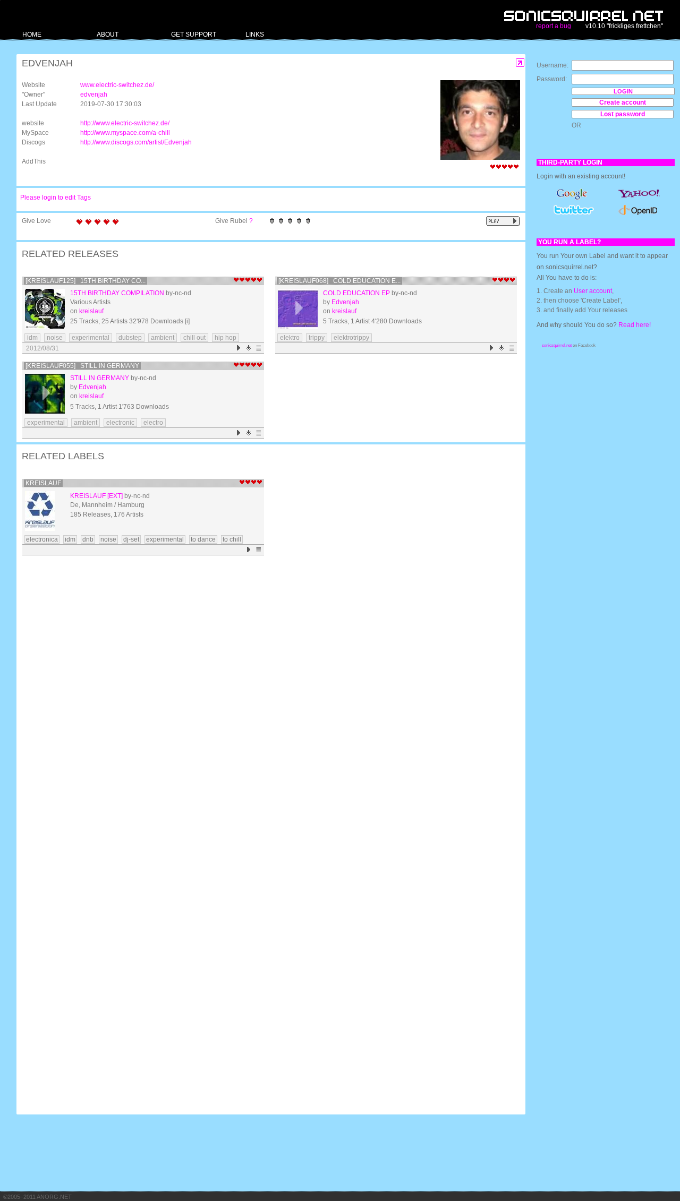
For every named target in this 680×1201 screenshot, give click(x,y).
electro (153, 422)
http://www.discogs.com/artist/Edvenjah (136, 142)
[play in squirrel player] (45, 309)
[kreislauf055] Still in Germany (82, 366)
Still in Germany (99, 378)
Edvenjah (345, 302)
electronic (120, 422)
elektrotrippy (351, 337)
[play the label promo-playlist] (249, 550)
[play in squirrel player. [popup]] (503, 221)
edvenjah (93, 94)
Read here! (634, 325)
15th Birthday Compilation (117, 293)
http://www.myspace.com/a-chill (125, 132)
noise (55, 337)
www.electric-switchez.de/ (117, 85)
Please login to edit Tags (55, 197)
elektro (290, 337)
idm (32, 337)
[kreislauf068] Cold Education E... (339, 281)
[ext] (115, 496)
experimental (90, 337)
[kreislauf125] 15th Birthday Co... (86, 281)
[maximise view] (520, 63)
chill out (194, 337)
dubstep (130, 337)
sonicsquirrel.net (557, 345)
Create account (622, 102)
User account (593, 291)
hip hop (225, 337)
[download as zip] (249, 348)
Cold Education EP (356, 293)
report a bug (553, 26)
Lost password (622, 114)
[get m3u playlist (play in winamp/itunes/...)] (259, 348)
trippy (317, 337)
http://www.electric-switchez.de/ (124, 123)
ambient (162, 337)
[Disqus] (265, 697)
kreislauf (91, 311)
